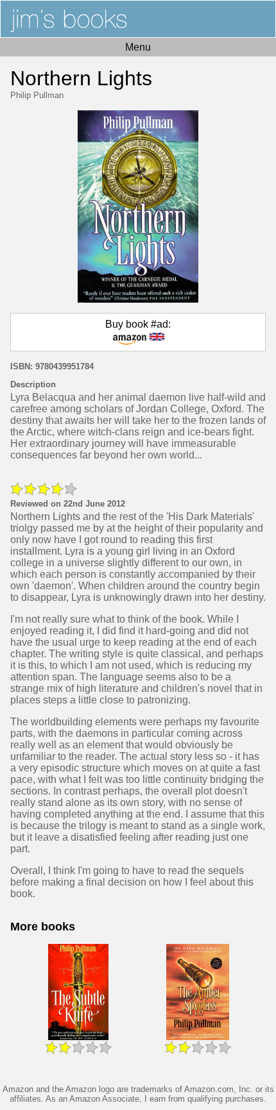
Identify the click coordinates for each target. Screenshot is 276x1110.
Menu (138, 47)
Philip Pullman (37, 95)
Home (138, 19)
